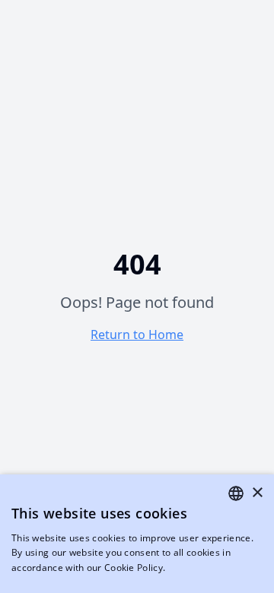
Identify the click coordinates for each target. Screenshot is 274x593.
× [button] (257, 493)
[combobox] (236, 493)
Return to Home (137, 334)
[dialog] (137, 533)
